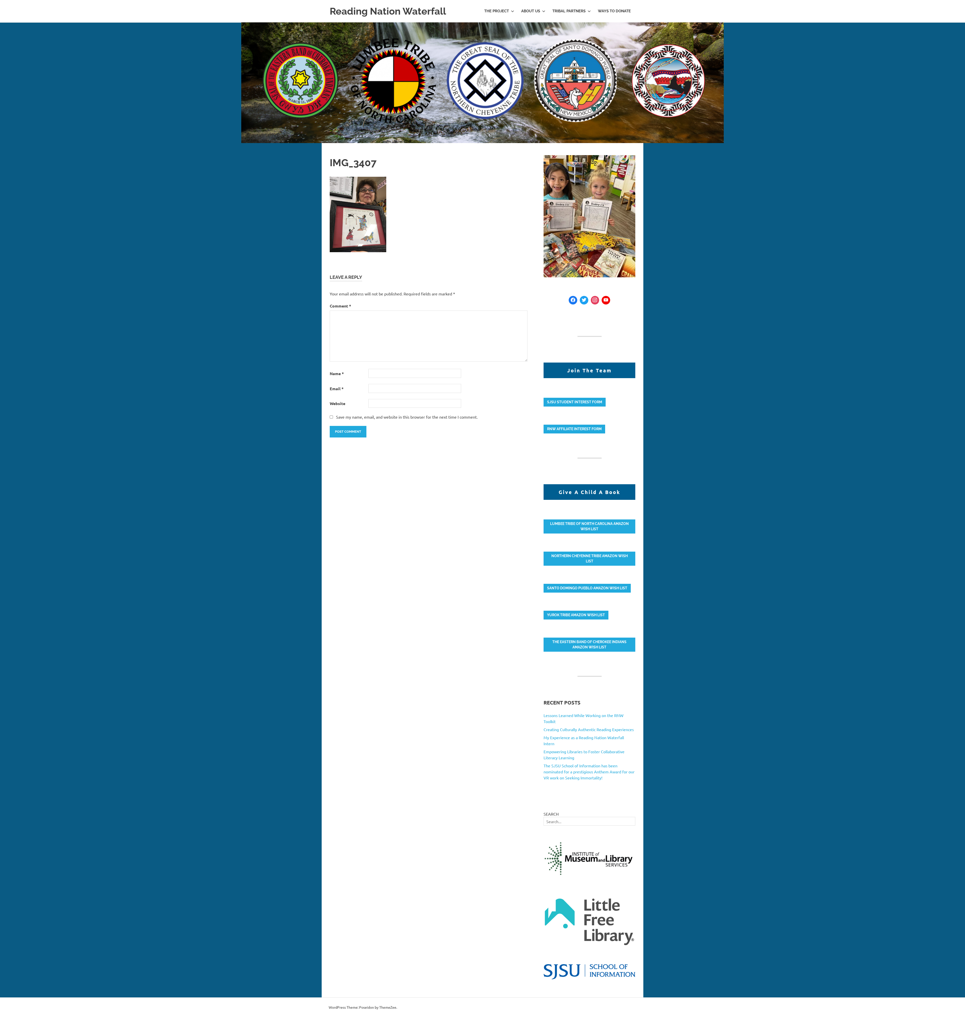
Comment (340, 305)
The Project (496, 11)
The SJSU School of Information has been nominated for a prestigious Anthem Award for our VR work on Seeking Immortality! (589, 771)
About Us (530, 11)
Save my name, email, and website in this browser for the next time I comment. (407, 416)
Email (337, 388)
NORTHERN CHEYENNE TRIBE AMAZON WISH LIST (589, 558)
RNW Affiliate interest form (574, 429)
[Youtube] (605, 300)
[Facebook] (572, 300)
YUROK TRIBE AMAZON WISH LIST (576, 615)
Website (337, 403)
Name (337, 373)
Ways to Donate (614, 11)
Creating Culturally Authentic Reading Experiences (589, 729)
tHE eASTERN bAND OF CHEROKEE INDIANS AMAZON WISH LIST (589, 644)
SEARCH (551, 813)
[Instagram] (595, 300)
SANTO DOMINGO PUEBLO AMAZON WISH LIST (587, 588)
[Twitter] (584, 300)
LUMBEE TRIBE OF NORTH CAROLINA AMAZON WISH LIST (589, 526)
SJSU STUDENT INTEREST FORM (574, 402)
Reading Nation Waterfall (388, 11)
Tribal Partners (569, 11)
